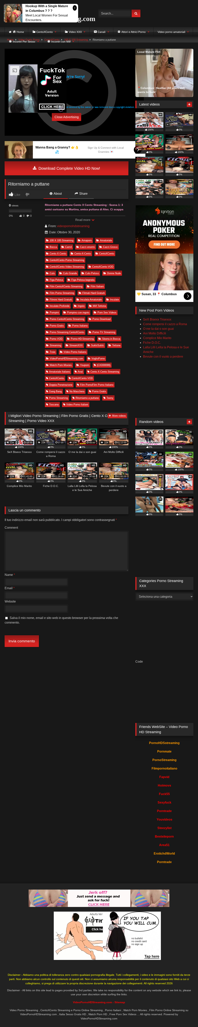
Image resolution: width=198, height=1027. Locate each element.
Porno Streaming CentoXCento (67, 332)
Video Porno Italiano (75, 351)
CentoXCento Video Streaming (67, 266)
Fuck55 (164, 794)
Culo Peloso (92, 273)
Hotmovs (164, 785)
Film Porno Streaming (62, 292)
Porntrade (164, 811)
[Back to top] (186, 1015)
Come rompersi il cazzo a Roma (165, 324)
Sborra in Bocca (111, 338)
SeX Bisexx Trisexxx (157, 319)
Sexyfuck (164, 802)
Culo (52, 273)
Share (83, 193)
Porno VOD (56, 338)
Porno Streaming (58, 397)
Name (10, 574)
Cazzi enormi (87, 246)
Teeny (110, 397)
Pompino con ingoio (78, 312)
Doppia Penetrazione (60, 384)
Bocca (53, 246)
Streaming (55, 345)
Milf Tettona (99, 305)
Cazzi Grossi (110, 246)
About (57, 193)
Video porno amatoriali (171, 31)
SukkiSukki (97, 345)
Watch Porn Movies (61, 365)
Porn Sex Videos (106, 312)
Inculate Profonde (59, 305)
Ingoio (81, 305)
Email (10, 588)
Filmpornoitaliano (164, 768)
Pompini (54, 312)
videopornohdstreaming (73, 226)
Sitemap (119, 1002)
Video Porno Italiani (77, 404)
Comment (11, 527)
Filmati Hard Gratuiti (93, 292)
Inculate (114, 299)
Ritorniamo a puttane (87, 397)
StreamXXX (76, 345)
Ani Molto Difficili (154, 333)
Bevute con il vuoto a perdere (163, 356)
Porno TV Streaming (103, 332)
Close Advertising (67, 117)
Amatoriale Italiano (59, 371)
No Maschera (76, 391)
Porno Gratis (57, 325)
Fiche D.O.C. (152, 342)
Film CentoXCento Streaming (66, 286)
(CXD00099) (103, 365)
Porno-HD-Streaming (82, 338)
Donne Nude (114, 273)
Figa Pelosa (56, 279)
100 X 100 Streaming (61, 240)
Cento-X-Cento (82, 253)
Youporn (84, 365)
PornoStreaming (164, 760)
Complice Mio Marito (157, 338)
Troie (52, 351)
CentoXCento (106, 253)
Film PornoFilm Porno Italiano (96, 384)
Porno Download (101, 319)
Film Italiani (97, 286)
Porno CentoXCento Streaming (67, 319)
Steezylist (164, 828)
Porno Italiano (80, 325)
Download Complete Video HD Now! (68, 168)
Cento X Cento (58, 253)
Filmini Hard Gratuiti (61, 299)
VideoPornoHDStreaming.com (66, 358)
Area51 (164, 845)
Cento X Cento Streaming (104, 371)
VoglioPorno (98, 358)
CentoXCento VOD (102, 266)
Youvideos (164, 819)
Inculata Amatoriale (91, 299)
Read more (83, 220)
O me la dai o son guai (158, 328)
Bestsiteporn (164, 836)
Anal (80, 371)
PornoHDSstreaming (164, 743)
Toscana (54, 404)
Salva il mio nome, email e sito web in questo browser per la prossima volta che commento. (61, 620)
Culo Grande (70, 273)
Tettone (116, 345)
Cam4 (68, 246)
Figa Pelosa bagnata (82, 279)
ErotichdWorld (164, 853)
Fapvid (164, 777)
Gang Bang (55, 391)
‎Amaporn (87, 240)
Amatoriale (106, 240)
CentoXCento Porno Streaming (67, 260)
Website (10, 601)
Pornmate (164, 751)
